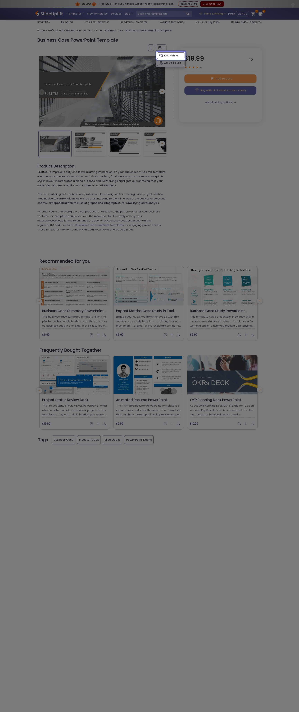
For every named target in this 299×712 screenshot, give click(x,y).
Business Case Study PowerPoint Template (217, 313)
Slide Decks (113, 440)
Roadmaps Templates (134, 22)
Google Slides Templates (246, 22)
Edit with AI (171, 55)
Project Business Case (109, 30)
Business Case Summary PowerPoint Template (73, 313)
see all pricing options (218, 102)
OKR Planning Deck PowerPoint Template (215, 402)
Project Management (79, 30)
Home (41, 30)
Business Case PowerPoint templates (99, 225)
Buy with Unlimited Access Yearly (223, 90)
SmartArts (43, 22)
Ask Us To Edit (172, 63)
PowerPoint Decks (139, 440)
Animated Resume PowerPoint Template (141, 402)
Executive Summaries (172, 22)
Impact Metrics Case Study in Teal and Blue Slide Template (145, 313)
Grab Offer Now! (212, 3)
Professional (55, 30)
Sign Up (242, 13)
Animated (67, 22)
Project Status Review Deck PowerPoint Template (65, 402)
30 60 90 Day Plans (208, 22)
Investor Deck (89, 440)
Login (231, 13)
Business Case (63, 440)
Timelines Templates (96, 22)
